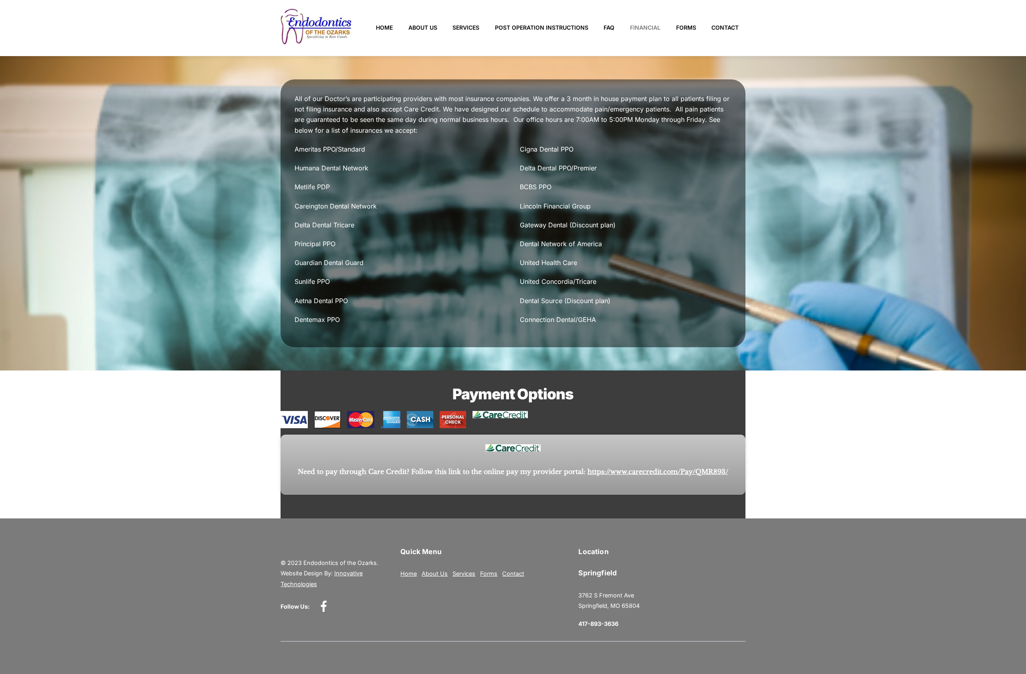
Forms (686, 27)
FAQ (609, 27)
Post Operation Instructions (541, 27)
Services (465, 27)
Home (384, 27)
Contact (725, 27)
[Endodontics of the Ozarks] (316, 41)
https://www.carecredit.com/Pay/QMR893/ (658, 472)
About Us (422, 27)
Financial (645, 27)
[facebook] (325, 606)
